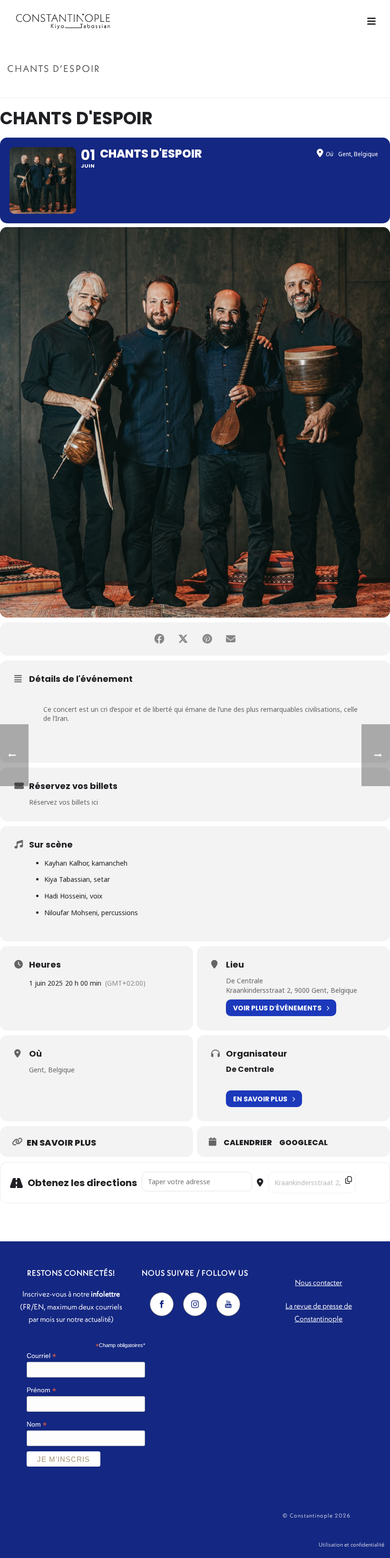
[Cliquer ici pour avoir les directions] (370, 1183)
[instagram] (195, 1304)
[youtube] (228, 1304)
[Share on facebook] (159, 639)
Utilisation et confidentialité (351, 1544)
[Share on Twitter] (183, 639)
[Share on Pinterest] (207, 639)
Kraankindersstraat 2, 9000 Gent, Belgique (291, 990)
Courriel (41, 1355)
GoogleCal (303, 1143)
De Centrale (244, 980)
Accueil (311, 89)
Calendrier (248, 1143)
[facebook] (162, 1304)
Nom (37, 1424)
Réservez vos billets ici (63, 802)
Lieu (235, 964)
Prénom (41, 1390)
